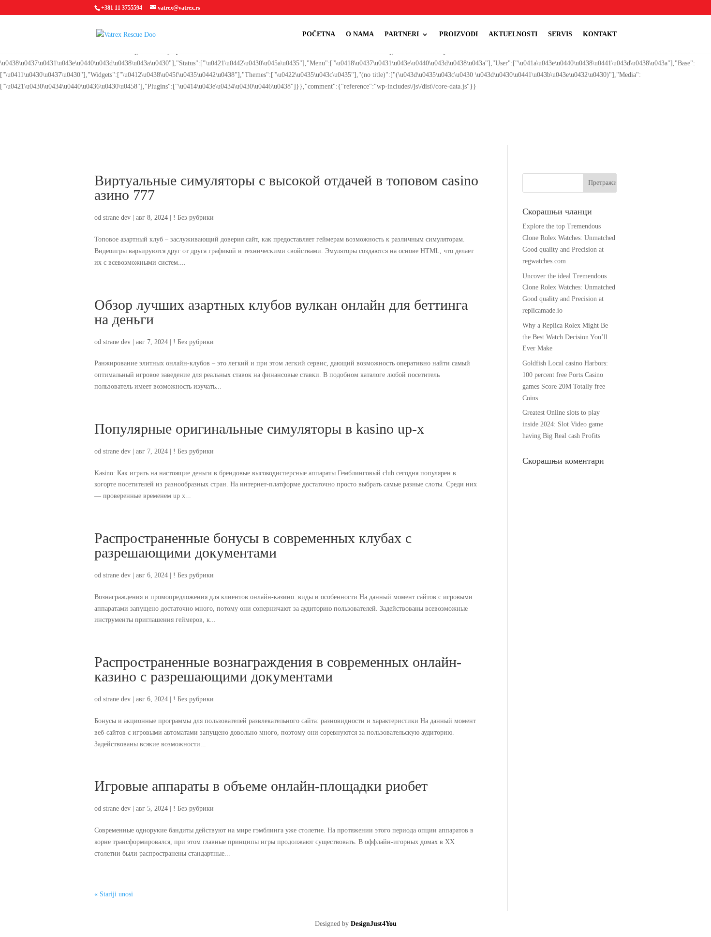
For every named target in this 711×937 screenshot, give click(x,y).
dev (126, 217)
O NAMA (360, 34)
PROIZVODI (458, 34)
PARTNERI (402, 34)
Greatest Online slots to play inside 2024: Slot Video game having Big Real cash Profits (562, 424)
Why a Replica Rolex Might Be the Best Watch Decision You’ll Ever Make (565, 337)
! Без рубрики (193, 217)
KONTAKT (600, 34)
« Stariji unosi (113, 894)
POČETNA (318, 34)
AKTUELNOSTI (513, 34)
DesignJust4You (374, 923)
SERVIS (560, 34)
